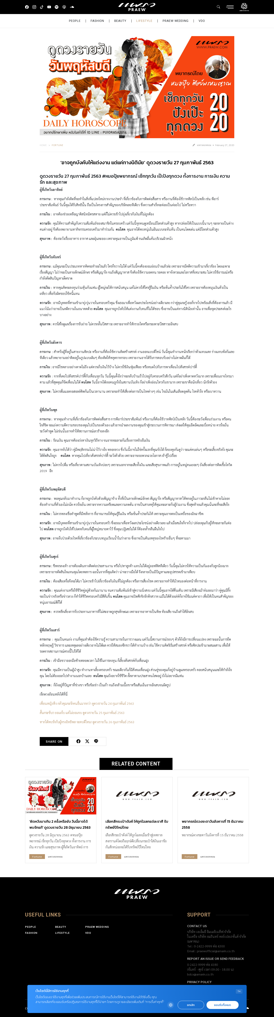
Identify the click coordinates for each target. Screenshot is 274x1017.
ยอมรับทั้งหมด (222, 1005)
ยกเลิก (191, 1005)
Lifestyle (144, 21)
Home (43, 145)
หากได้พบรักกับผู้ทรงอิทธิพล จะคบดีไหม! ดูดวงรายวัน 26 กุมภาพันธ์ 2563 (87, 722)
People (75, 21)
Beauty (120, 21)
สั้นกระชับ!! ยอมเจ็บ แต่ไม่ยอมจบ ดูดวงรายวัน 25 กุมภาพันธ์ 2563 (82, 713)
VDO (202, 21)
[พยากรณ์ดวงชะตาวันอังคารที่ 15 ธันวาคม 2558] (213, 795)
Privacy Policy (199, 982)
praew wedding (176, 21)
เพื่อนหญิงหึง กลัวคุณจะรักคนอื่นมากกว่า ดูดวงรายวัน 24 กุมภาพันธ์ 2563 (87, 703)
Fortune (57, 145)
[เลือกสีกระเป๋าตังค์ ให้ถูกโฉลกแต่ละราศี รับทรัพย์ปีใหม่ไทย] (137, 795)
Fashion (97, 21)
